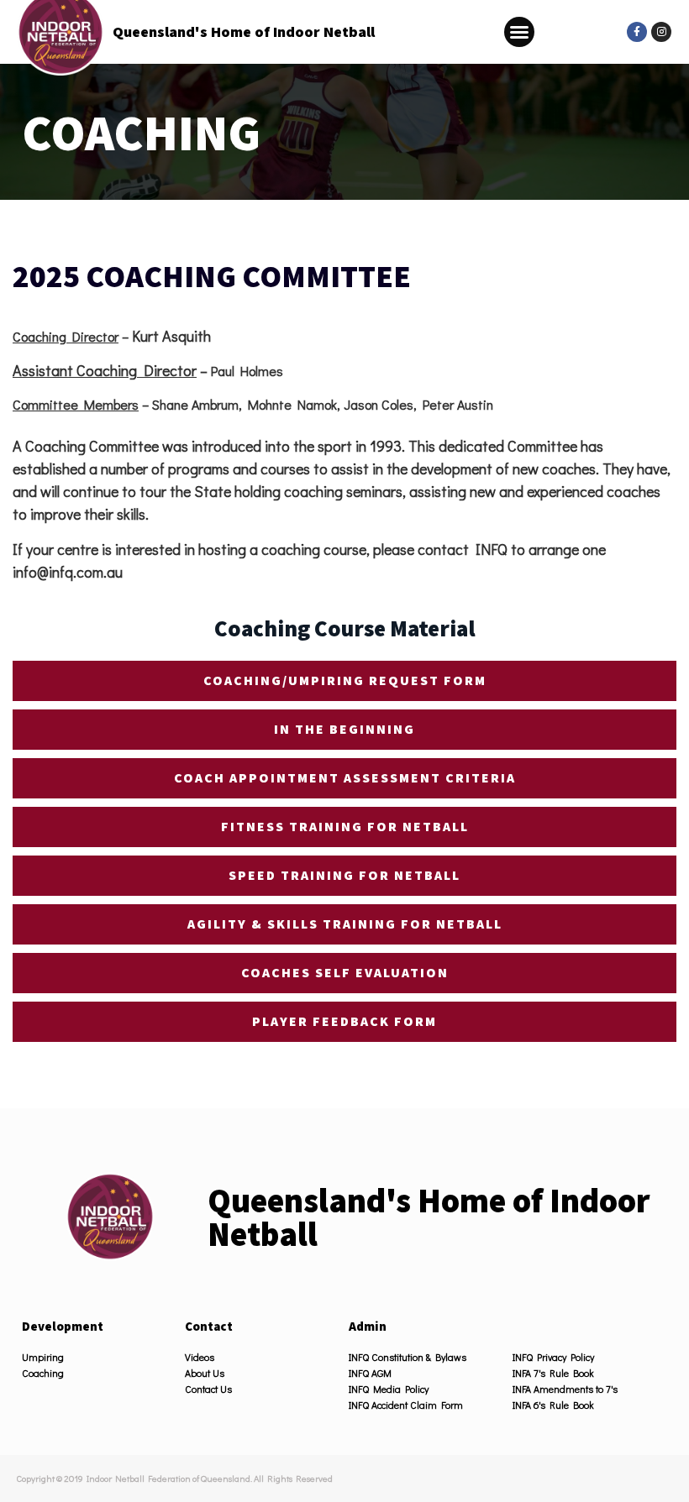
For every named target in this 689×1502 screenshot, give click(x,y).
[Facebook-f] (637, 32)
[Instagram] (661, 32)
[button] (519, 32)
